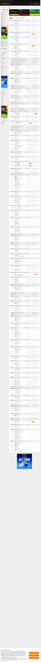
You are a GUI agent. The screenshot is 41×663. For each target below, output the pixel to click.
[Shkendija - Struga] (24, 281)
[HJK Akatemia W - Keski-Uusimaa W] (24, 133)
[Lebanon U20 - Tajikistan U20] (24, 434)
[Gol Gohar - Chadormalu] (24, 186)
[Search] (31, 4)
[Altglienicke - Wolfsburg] (24, 142)
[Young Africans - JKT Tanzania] (24, 390)
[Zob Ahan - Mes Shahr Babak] (24, 184)
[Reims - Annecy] (24, 137)
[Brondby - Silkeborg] (24, 118)
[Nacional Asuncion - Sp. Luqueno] (24, 288)
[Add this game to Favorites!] (10, 22)
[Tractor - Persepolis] (24, 177)
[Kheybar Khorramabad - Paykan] (24, 179)
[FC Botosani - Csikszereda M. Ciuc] (24, 318)
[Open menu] (38, 4)
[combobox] (35, 18)
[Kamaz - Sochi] (24, 330)
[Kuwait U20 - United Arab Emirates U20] (24, 431)
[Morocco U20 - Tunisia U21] (24, 443)
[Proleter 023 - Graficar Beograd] (24, 349)
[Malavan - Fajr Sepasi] (24, 181)
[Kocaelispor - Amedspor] (24, 397)
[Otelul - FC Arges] (24, 320)
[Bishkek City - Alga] (24, 237)
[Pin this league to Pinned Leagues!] (24, 44)
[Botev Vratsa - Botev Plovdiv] (24, 91)
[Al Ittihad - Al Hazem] (24, 344)
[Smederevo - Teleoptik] (24, 351)
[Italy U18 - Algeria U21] (24, 448)
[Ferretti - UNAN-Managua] (24, 274)
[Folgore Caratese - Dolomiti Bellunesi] (24, 207)
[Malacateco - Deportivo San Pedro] (24, 166)
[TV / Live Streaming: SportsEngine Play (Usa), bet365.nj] (27, 48)
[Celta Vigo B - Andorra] (24, 363)
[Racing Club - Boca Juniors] (24, 46)
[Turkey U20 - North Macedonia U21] (24, 450)
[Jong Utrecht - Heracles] (24, 270)
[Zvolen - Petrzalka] (24, 358)
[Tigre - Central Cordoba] (24, 48)
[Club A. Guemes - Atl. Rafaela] (24, 53)
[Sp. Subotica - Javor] (24, 353)
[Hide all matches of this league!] (38, 20)
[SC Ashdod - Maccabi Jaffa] (24, 203)
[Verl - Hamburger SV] (24, 144)
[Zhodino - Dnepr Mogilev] (24, 69)
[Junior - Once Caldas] (24, 106)
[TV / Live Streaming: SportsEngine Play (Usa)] (27, 69)
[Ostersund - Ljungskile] (24, 379)
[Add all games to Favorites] (10, 20)
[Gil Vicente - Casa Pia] (24, 303)
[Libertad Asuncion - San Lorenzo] (24, 290)
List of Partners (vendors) (4, 660)
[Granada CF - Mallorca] (24, 365)
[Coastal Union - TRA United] (24, 393)
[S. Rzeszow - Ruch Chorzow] (24, 298)
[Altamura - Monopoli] (24, 219)
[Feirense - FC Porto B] (24, 310)
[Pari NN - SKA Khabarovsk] (24, 337)
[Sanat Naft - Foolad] (24, 189)
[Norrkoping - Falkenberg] (24, 384)
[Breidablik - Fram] (24, 170)
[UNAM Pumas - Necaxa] (24, 34)
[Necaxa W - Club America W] (24, 260)
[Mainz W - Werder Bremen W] (24, 154)
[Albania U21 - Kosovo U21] (24, 445)
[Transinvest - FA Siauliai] (24, 246)
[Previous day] (31, 18)
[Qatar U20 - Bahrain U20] (24, 436)
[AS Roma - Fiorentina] (24, 29)
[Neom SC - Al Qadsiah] (24, 341)
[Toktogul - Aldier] (24, 240)
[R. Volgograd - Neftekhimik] (24, 332)
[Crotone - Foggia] (24, 222)
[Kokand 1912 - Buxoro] (24, 426)
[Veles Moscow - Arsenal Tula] (24, 334)
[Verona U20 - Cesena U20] (24, 229)
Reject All (34, 655)
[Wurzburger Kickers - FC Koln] (24, 147)
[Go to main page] (8, 3)
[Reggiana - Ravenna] (24, 214)
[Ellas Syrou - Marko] (24, 159)
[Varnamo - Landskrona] (24, 382)
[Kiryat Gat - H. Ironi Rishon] (24, 198)
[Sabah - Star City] (24, 251)
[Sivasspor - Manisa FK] (24, 402)
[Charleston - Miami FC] (24, 415)
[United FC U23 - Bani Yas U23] (24, 411)
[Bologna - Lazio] (24, 27)
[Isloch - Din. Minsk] (24, 67)
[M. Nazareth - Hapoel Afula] (24, 200)
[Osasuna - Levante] (24, 39)
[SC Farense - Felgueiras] (24, 308)
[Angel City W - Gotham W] (24, 422)
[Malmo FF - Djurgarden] (24, 374)
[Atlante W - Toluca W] (24, 263)
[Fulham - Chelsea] (24, 22)
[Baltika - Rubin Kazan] (24, 325)
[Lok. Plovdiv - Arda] (24, 93)
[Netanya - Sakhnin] (24, 193)
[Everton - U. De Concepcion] (24, 99)
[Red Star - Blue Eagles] (24, 370)
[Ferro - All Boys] (24, 55)
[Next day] (38, 18)
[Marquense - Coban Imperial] (24, 163)
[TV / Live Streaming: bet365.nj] (27, 290)
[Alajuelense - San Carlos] (24, 114)
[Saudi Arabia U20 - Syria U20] (24, 438)
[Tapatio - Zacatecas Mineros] (24, 255)
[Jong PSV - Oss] (24, 267)
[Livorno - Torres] (24, 212)
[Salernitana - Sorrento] (24, 224)
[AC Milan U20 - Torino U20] (24, 231)
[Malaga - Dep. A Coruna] (24, 41)
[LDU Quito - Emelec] (24, 123)
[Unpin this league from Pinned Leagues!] (21, 20)
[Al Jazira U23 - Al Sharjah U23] (24, 408)
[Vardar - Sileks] (24, 279)
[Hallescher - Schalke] (24, 149)
